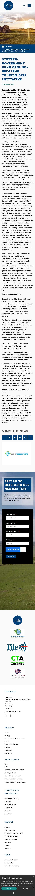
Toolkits (7, 845)
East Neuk (8, 802)
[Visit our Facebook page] (10, 716)
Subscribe (10, 556)
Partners (7, 747)
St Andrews (8, 814)
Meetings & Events (10, 773)
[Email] (15, 437)
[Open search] (24, 6)
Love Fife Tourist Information (14, 833)
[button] (17, 893)
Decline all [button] (25, 888)
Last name (11, 523)
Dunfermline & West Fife (12, 798)
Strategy (7, 736)
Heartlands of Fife (10, 805)
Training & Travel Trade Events (14, 770)
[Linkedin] (20, 437)
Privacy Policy (9, 863)
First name (11, 514)
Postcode (10, 540)
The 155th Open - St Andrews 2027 (15, 782)
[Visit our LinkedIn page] (6, 716)
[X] (4, 437)
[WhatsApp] (25, 437)
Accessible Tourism (11, 839)
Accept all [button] (9, 888)
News (10, 46)
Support (7, 827)
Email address (13, 531)
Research (8, 848)
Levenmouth (9, 808)
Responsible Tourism (11, 836)
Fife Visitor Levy (10, 830)
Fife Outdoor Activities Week (13, 779)
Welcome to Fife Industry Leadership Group (16, 740)
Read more (16, 885)
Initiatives (8, 842)
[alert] (17, 885)
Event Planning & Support (13, 776)
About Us (7, 733)
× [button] (33, 877)
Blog (6, 766)
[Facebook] (9, 437)
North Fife (8, 811)
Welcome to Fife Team (12, 744)
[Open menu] (29, 5)
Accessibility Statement (12, 866)
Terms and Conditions (11, 860)
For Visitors (8, 750)
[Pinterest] (30, 437)
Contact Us (8, 753)
